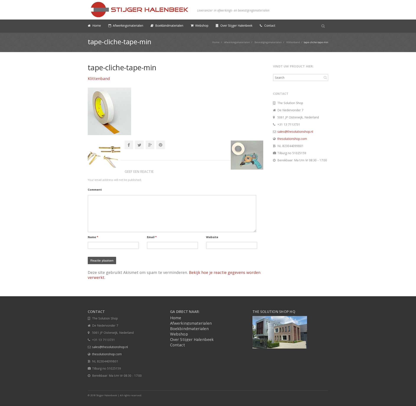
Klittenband (99, 78)
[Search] (323, 25)
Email (152, 237)
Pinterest (160, 145)
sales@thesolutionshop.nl (295, 131)
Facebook (128, 145)
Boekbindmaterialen (189, 328)
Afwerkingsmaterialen (191, 323)
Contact (177, 344)
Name (93, 237)
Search (325, 77)
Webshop (179, 334)
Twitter (139, 145)
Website (212, 237)
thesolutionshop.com (292, 139)
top (407, 397)
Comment (95, 190)
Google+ (150, 145)
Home (175, 317)
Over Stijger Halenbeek (192, 339)
